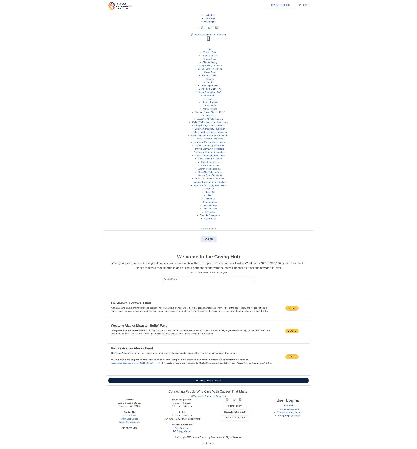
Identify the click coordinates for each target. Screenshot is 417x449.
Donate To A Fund (280, 5)
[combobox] (208, 280)
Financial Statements (210, 215)
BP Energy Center (182, 431)
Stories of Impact (210, 102)
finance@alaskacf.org (129, 422)
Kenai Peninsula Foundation (210, 139)
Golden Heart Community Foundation (210, 132)
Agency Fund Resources (210, 169)
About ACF (210, 192)
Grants (210, 82)
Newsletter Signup (235, 412)
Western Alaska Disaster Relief (210, 112)
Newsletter (210, 18)
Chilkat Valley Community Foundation (210, 122)
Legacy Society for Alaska (210, 65)
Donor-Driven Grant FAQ (209, 92)
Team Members (210, 205)
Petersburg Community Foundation (210, 152)
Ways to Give (209, 52)
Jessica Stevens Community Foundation (210, 135)
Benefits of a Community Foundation (210, 182)
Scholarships (210, 95)
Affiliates (210, 115)
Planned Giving (210, 62)
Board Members (209, 202)
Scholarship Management (289, 412)
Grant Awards (210, 105)
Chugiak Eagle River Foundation (210, 125)
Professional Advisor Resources (210, 179)
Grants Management (289, 409)
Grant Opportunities (210, 85)
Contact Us (210, 15)
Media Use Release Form (210, 172)
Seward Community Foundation (210, 155)
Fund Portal (289, 405)
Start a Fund (210, 59)
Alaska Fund (210, 72)
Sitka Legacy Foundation (210, 159)
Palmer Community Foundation (209, 149)
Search (208, 239)
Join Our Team (210, 208)
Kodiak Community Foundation (209, 145)
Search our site (208, 228)
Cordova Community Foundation (210, 129)
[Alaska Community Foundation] (208, 34)
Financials (210, 212)
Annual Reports (210, 109)
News (210, 195)
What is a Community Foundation (210, 185)
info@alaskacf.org (129, 419)
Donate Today (234, 406)
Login (306, 5)
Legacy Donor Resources (210, 69)
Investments (210, 219)
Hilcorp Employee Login (289, 415)
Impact (210, 99)
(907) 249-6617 (146, 363)
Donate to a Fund (210, 55)
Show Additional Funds (208, 380)
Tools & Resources (210, 162)
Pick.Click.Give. (210, 75)
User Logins (210, 21)
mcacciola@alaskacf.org (123, 363)
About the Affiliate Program (210, 119)
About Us (210, 188)
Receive (210, 79)
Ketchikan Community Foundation (210, 142)
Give (210, 49)
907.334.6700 (129, 415)
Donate (292, 308)
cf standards (208, 443)
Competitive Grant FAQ (210, 89)
